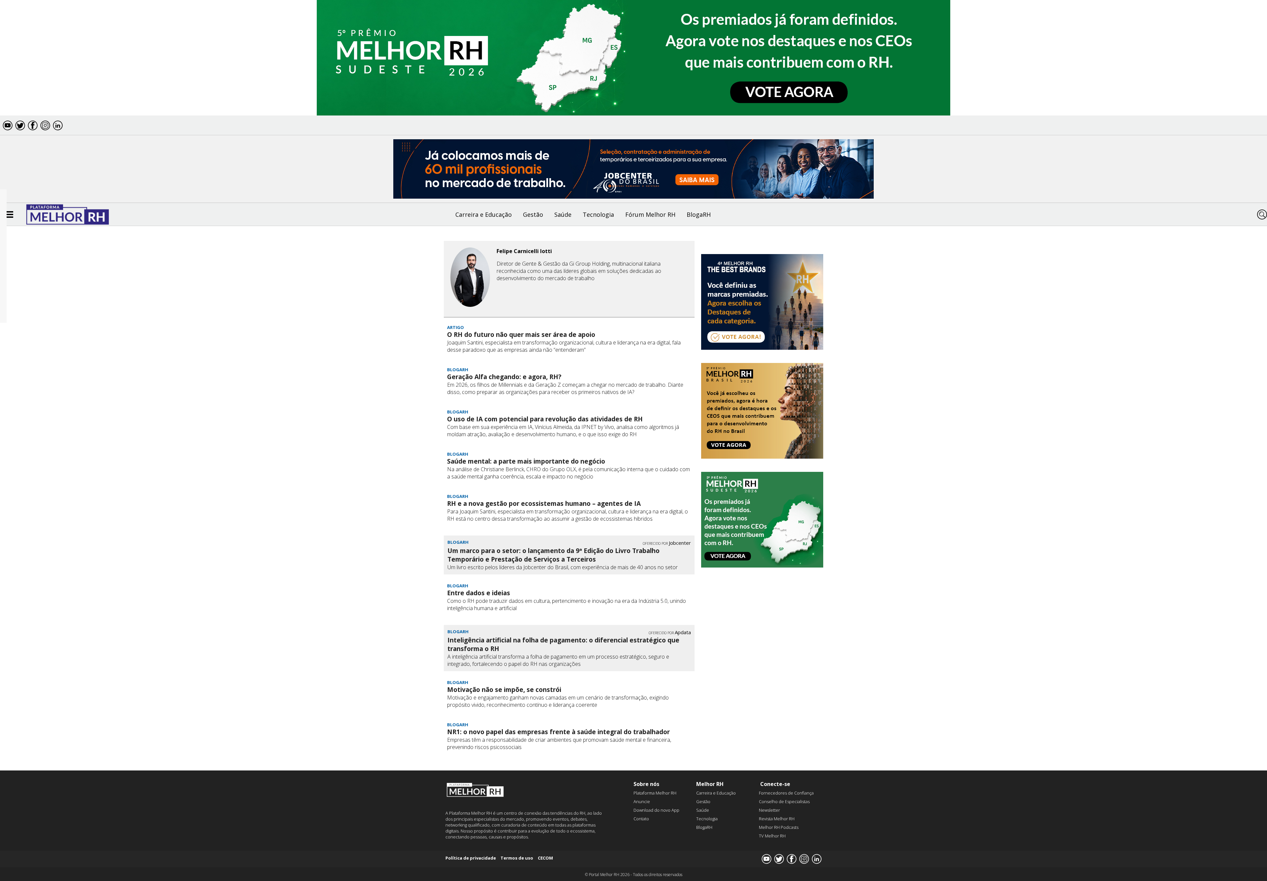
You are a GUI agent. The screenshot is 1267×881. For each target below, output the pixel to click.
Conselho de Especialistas (784, 801)
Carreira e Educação (483, 214)
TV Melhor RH (772, 836)
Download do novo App (656, 810)
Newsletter (769, 810)
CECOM (545, 858)
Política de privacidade (470, 858)
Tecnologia (598, 214)
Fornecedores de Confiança (786, 793)
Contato (641, 819)
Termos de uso (517, 858)
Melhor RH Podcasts (778, 827)
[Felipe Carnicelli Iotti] (470, 278)
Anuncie (642, 801)
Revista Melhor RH (777, 819)
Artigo (455, 327)
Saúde (562, 214)
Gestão (533, 214)
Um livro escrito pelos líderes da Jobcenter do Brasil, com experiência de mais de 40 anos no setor (562, 567)
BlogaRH (699, 214)
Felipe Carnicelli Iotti (524, 251)
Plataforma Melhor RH (655, 793)
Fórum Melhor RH (650, 214)
